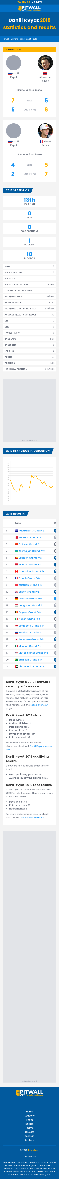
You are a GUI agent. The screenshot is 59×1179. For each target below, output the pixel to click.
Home (29, 1111)
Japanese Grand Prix (31, 639)
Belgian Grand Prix (30, 612)
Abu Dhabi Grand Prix (31, 666)
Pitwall (6, 38)
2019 (35, 38)
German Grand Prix (30, 598)
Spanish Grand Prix (30, 557)
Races (29, 1119)
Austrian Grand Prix (30, 585)
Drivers (14, 38)
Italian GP (23, 2)
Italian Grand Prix (29, 619)
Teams (29, 1127)
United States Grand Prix (33, 652)
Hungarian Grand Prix (31, 605)
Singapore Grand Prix (31, 625)
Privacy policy (29, 1156)
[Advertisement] (29, 408)
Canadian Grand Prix (31, 571)
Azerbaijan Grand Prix (31, 551)
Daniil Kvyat (25, 38)
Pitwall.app (33, 1150)
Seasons (30, 1115)
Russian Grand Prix (30, 632)
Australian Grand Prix (31, 530)
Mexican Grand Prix (30, 646)
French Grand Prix (29, 578)
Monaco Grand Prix (30, 564)
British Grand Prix (29, 591)
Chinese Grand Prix (30, 544)
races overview (39, 704)
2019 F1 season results (31, 817)
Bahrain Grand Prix (30, 537)
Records (29, 1136)
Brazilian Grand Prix (30, 659)
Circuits (29, 1132)
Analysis (29, 1140)
